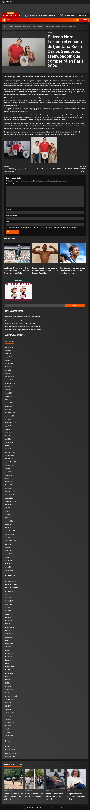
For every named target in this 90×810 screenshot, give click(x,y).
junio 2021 (8, 550)
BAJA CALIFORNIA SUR (12, 588)
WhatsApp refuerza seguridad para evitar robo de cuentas (23, 330)
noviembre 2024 (10, 416)
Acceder (7, 746)
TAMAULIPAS (9, 712)
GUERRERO (8, 637)
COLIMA (7, 607)
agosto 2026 (9, 347)
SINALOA (8, 703)
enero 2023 (8, 488)
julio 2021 (8, 547)
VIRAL (7, 729)
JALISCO (8, 647)
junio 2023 (8, 472)
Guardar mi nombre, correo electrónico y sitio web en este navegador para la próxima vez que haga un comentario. (43, 227)
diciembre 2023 (10, 452)
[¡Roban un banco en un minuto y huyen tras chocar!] (55, 779)
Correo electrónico (12, 215)
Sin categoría (9, 699)
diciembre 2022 (10, 491)
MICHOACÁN (9, 653)
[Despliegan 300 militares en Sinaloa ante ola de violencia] (13, 779)
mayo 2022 (8, 514)
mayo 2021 (8, 554)
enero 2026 (8, 370)
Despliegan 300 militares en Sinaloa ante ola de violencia (22, 317)
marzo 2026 (9, 363)
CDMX (7, 594)
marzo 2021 (9, 560)
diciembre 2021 (10, 531)
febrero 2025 (9, 406)
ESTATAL (8, 630)
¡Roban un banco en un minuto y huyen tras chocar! (64, 15)
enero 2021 (8, 567)
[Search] (75, 20)
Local (7, 650)
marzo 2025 (9, 403)
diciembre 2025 (10, 373)
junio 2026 (8, 354)
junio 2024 (8, 432)
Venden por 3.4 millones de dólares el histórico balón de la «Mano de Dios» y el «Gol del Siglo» (17, 270)
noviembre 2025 (10, 376)
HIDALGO (8, 640)
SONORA (8, 706)
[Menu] (8, 20)
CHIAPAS (8, 597)
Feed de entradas (10, 750)
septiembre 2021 (10, 541)
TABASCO (8, 709)
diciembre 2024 (10, 413)
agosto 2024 (9, 426)
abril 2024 (8, 439)
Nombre (9, 209)
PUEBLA (7, 683)
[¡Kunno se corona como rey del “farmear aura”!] (34, 779)
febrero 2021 (9, 564)
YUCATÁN (8, 732)
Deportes (50, 32)
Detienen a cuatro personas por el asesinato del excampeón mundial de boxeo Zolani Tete (45, 270)
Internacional (9, 643)
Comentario (10, 184)
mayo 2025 (8, 396)
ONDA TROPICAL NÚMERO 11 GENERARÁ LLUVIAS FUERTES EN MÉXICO (66, 169)
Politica (7, 680)
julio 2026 (8, 350)
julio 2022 (8, 508)
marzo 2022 (9, 521)
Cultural (7, 614)
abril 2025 (8, 399)
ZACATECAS (9, 735)
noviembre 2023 (10, 455)
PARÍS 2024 (9, 673)
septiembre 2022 (10, 501)
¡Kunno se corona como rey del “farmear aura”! (28, 15)
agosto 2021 (9, 544)
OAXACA (8, 670)
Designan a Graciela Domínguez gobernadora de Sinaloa (22, 326)
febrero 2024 (9, 445)
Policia (7, 676)
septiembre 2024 (10, 422)
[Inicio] (4, 20)
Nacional (8, 660)
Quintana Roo (9, 689)
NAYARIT (8, 663)
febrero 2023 (9, 485)
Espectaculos (9, 627)
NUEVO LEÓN (9, 666)
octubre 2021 (9, 537)
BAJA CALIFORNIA (11, 584)
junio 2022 (8, 511)
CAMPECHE (9, 591)
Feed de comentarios (11, 753)
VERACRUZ (8, 726)
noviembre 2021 (10, 534)
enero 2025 (8, 409)
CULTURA (8, 611)
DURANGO (8, 621)
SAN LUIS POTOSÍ (11, 696)
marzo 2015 (9, 570)
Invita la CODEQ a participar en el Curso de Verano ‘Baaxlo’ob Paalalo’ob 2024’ (23, 169)
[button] (8, 20)
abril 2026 (8, 360)
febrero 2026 (9, 367)
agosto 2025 (9, 386)
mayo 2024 (8, 436)
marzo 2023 (9, 482)
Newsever (54, 808)
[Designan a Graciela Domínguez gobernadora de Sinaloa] (76, 779)
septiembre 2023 (10, 462)
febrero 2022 (9, 524)
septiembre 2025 (10, 383)
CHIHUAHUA (9, 601)
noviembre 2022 (10, 495)
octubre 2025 (9, 380)
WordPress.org (10, 756)
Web (7, 221)
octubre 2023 (9, 459)
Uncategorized (9, 722)
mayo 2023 (8, 475)
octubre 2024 (9, 419)
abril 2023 (8, 478)
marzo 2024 (9, 442)
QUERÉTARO (9, 686)
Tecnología (8, 716)
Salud (7, 693)
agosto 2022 (9, 505)
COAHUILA (8, 604)
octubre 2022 (9, 498)
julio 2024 (8, 429)
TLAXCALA (8, 719)
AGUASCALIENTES (11, 581)
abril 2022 (8, 518)
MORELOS (8, 657)
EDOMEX (8, 624)
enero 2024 (8, 449)
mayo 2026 (8, 357)
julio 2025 (8, 390)
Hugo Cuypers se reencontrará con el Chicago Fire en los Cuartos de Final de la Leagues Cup (73, 270)
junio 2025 (8, 393)
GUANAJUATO (9, 634)
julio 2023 (8, 468)
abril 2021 (8, 557)
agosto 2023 (9, 465)
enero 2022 (8, 527)
